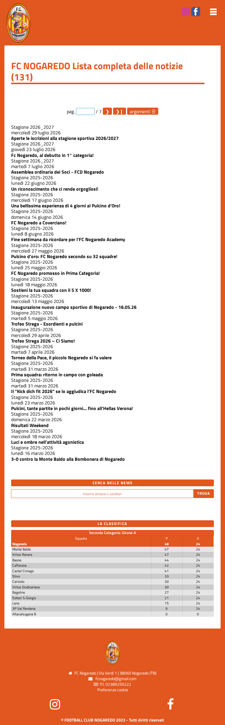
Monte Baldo (21, 549)
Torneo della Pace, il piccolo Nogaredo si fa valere (61, 357)
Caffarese (19, 565)
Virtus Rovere (22, 554)
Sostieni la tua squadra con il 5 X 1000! (51, 290)
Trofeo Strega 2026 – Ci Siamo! (43, 340)
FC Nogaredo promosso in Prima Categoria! (55, 273)
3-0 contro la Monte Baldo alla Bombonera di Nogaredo (68, 459)
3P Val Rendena (23, 608)
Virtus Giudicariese (26, 587)
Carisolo (18, 581)
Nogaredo (19, 544)
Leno (15, 603)
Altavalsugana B (24, 614)
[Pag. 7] (119, 111)
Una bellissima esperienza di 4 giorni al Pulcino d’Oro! (65, 205)
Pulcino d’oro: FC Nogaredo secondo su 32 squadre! (64, 256)
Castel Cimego (23, 571)
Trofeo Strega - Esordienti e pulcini (47, 323)
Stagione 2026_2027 (32, 127)
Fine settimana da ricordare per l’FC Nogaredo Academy (68, 239)
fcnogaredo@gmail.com (116, 679)
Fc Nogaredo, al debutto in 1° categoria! (52, 155)
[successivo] (107, 111)
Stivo (16, 576)
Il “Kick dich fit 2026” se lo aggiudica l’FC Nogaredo (63, 391)
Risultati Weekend (30, 425)
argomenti (140, 111)
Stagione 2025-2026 (32, 177)
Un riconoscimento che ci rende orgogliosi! (54, 188)
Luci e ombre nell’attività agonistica (47, 441)
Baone (16, 560)
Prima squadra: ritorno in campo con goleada (57, 374)
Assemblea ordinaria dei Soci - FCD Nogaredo (57, 171)
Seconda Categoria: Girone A (112, 533)
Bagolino (18, 592)
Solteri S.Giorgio (24, 598)
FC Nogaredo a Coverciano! (38, 222)
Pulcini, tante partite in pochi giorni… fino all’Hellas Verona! (72, 408)
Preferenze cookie (112, 690)
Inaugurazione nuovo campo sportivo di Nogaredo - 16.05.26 (74, 307)
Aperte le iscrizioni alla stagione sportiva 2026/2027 (65, 138)
